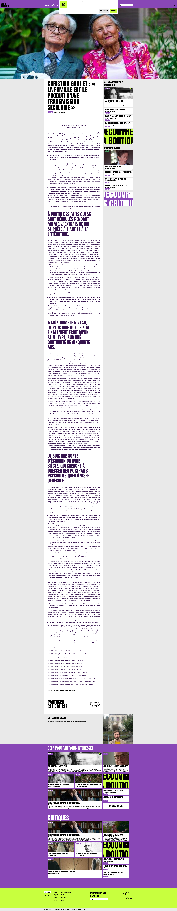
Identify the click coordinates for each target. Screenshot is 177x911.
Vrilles (62, 895)
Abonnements (48, 892)
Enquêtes (56, 895)
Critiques (56, 900)
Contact (63, 900)
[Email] (131, 897)
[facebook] (127, 893)
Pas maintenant (104, 11)
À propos (47, 895)
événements (64, 898)
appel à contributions (66, 892)
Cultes (55, 898)
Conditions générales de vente (62, 909)
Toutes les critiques (116, 806)
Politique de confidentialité (78, 909)
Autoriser (113, 11)
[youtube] (127, 897)
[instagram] (124, 893)
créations (56, 892)
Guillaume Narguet (59, 112)
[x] (131, 893)
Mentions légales (48, 909)
